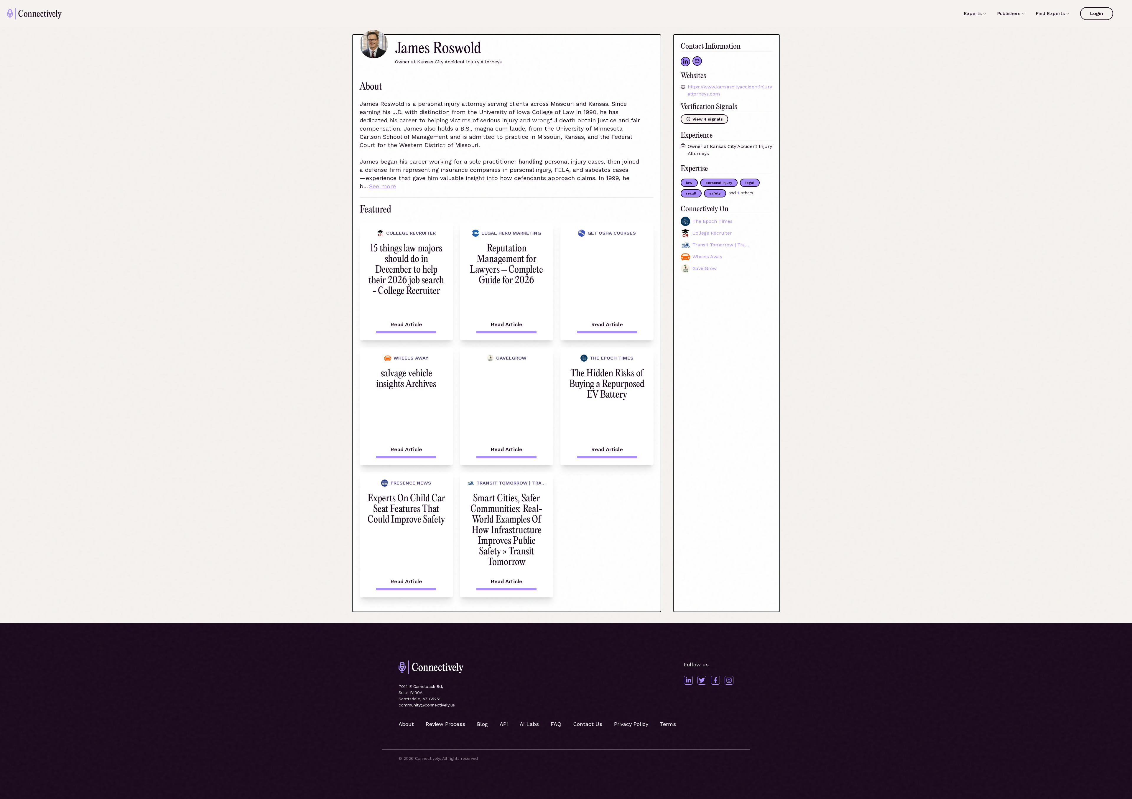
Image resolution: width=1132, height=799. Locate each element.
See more (382, 186)
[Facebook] (715, 680)
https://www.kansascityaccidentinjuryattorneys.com (730, 90)
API (504, 724)
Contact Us (587, 724)
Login (1096, 13)
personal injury (718, 183)
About (406, 724)
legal (749, 183)
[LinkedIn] (688, 680)
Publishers (1008, 13)
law (689, 183)
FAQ (556, 724)
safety (715, 193)
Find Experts (1050, 13)
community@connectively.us (427, 705)
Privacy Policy (631, 724)
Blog (482, 724)
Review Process (445, 724)
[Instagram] (729, 680)
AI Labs (529, 724)
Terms (668, 724)
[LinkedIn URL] (685, 61)
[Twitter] (701, 680)
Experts (973, 13)
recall (691, 193)
